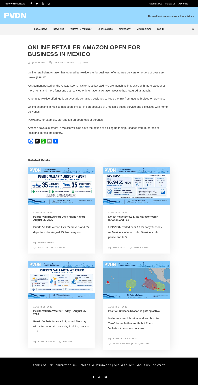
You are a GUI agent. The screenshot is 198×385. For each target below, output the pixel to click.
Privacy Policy (67, 365)
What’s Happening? (81, 29)
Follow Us (170, 3)
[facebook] (31, 3)
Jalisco (135, 343)
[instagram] (49, 3)
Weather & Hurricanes (125, 338)
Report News (155, 3)
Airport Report (46, 242)
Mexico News (144, 29)
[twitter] (37, 3)
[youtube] (43, 3)
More (85, 63)
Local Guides (105, 29)
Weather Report (46, 342)
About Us (143, 365)
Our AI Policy (124, 365)
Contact (159, 365)
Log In (160, 29)
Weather (67, 342)
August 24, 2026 (117, 307)
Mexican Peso (141, 247)
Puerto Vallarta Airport (51, 247)
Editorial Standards (96, 365)
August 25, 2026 (42, 212)
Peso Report (119, 247)
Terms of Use (43, 365)
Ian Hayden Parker (64, 63)
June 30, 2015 (38, 63)
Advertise (183, 3)
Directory (125, 29)
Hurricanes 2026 (121, 343)
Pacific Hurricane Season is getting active (134, 311)
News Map (59, 29)
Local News (40, 29)
